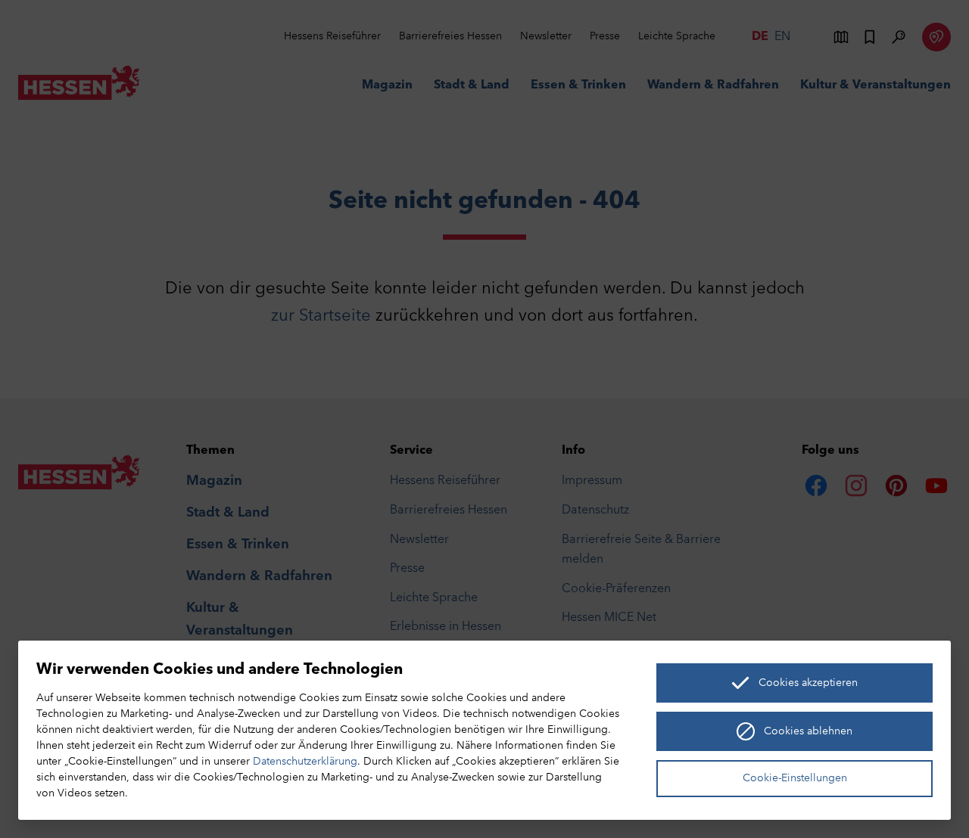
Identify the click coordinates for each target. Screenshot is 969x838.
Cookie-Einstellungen (795, 778)
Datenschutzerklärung (305, 762)
